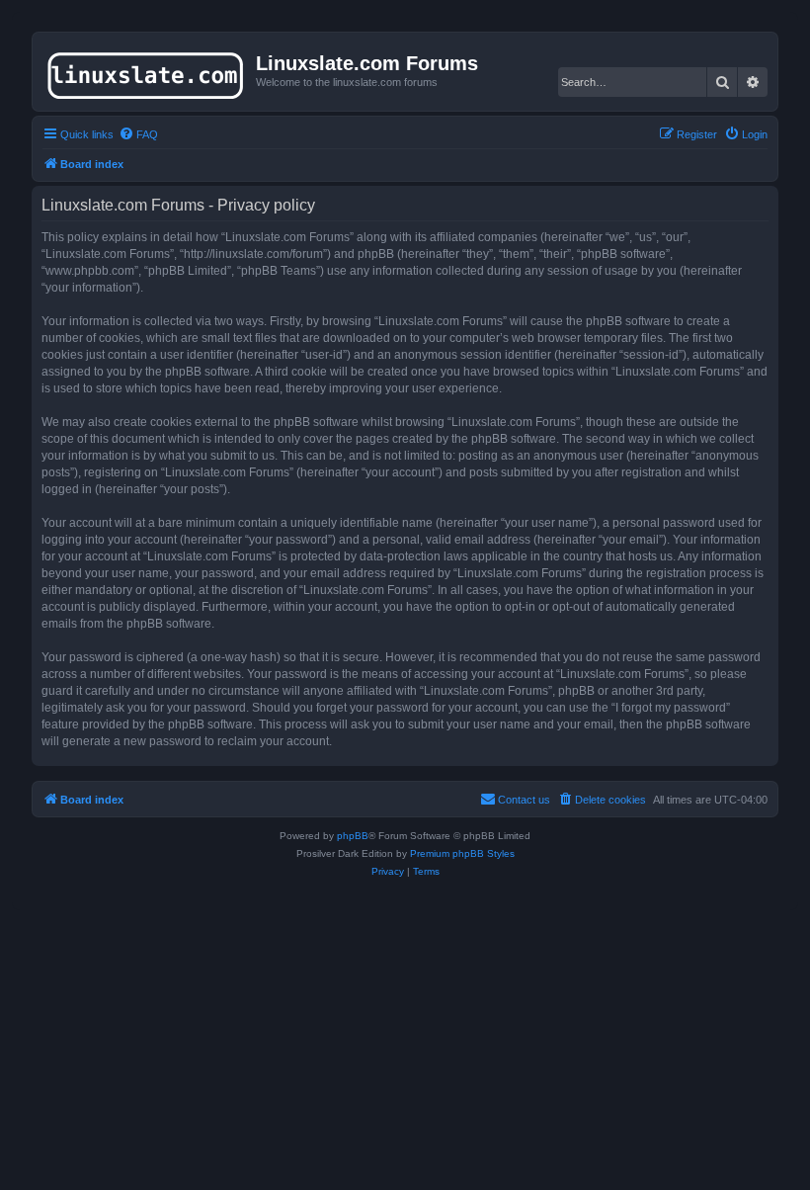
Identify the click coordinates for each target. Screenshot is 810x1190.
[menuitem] (138, 134)
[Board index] (147, 71)
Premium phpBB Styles (462, 853)
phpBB (352, 835)
